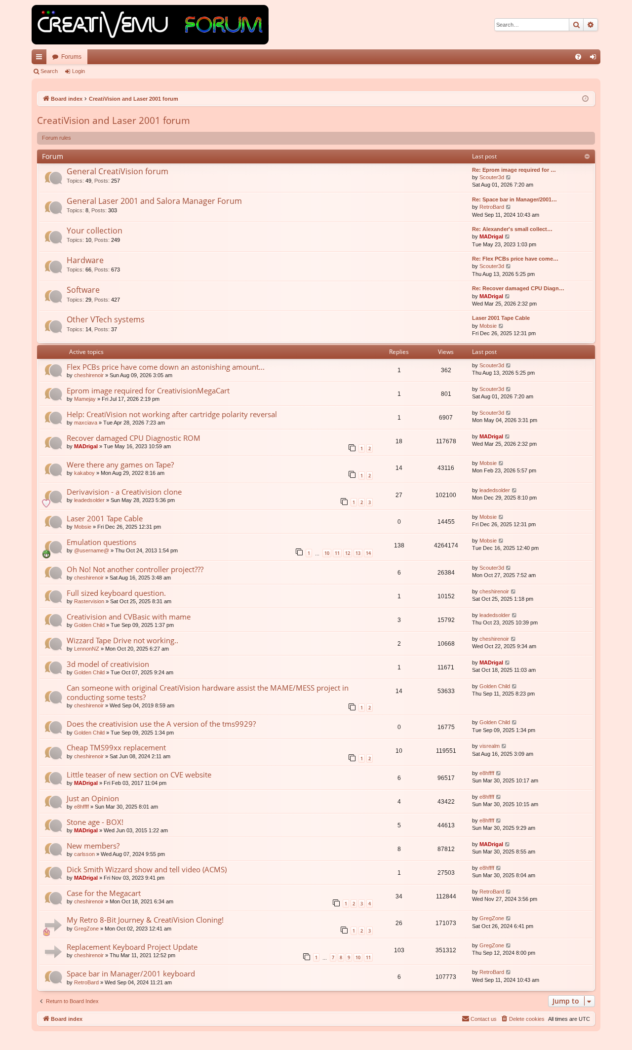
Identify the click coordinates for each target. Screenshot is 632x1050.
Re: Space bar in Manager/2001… (514, 199)
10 (326, 553)
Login (78, 71)
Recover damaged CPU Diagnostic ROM (133, 438)
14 (368, 553)
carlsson (84, 854)
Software (83, 289)
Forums (71, 56)
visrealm (489, 746)
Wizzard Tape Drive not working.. (122, 640)
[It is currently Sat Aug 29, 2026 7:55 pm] (585, 99)
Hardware (85, 260)
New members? (93, 846)
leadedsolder (89, 500)
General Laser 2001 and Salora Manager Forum (154, 200)
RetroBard (491, 207)
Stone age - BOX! (95, 822)
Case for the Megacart (104, 893)
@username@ (91, 550)
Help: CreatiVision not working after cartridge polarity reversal (172, 414)
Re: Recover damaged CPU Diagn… (518, 288)
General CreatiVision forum (117, 171)
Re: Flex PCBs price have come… (515, 259)
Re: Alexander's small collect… (512, 229)
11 (337, 553)
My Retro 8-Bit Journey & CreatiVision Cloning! (145, 920)
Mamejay (85, 399)
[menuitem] (578, 56)
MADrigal (491, 236)
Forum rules (56, 138)
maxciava (85, 423)
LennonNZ (86, 649)
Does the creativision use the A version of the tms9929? (161, 724)
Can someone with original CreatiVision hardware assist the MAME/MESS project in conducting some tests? (208, 692)
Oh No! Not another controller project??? (135, 569)
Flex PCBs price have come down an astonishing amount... (166, 367)
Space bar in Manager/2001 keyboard (131, 973)
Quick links (41, 58)
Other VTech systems (106, 319)
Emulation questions (101, 542)
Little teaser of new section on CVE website (139, 774)
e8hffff (486, 773)
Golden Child (89, 625)
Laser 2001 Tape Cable (501, 318)
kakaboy (84, 473)
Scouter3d (491, 177)
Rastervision (89, 601)
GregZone (86, 929)
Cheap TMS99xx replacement (116, 747)
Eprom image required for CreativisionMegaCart (148, 390)
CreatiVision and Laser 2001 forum (113, 120)
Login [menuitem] (595, 58)
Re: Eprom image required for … (514, 170)
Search (49, 71)
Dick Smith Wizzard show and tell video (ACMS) (147, 869)
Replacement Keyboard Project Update (132, 947)
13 (358, 553)
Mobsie (488, 326)
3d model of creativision (108, 664)
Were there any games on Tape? (120, 464)
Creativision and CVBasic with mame (129, 617)
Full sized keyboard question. (116, 593)
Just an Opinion (93, 798)
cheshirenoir (89, 375)
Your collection (94, 230)
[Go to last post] (509, 365)
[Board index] (150, 24)
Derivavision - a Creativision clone (124, 492)
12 (347, 553)
